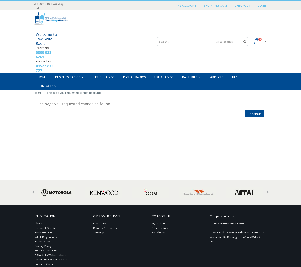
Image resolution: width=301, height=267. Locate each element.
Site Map (98, 232)
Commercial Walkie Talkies (51, 259)
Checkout (243, 5)
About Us (40, 223)
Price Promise (43, 232)
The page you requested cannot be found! (74, 93)
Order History (160, 228)
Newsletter (158, 232)
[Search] (246, 41)
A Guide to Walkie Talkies (50, 255)
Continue (255, 114)
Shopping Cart (216, 5)
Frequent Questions (47, 228)
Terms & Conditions (47, 250)
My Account (187, 5)
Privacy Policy (43, 246)
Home (38, 93)
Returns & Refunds (105, 228)
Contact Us (99, 223)
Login (262, 5)
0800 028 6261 (43, 54)
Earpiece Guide (44, 264)
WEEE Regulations (46, 237)
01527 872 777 (44, 68)
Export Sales (42, 241)
